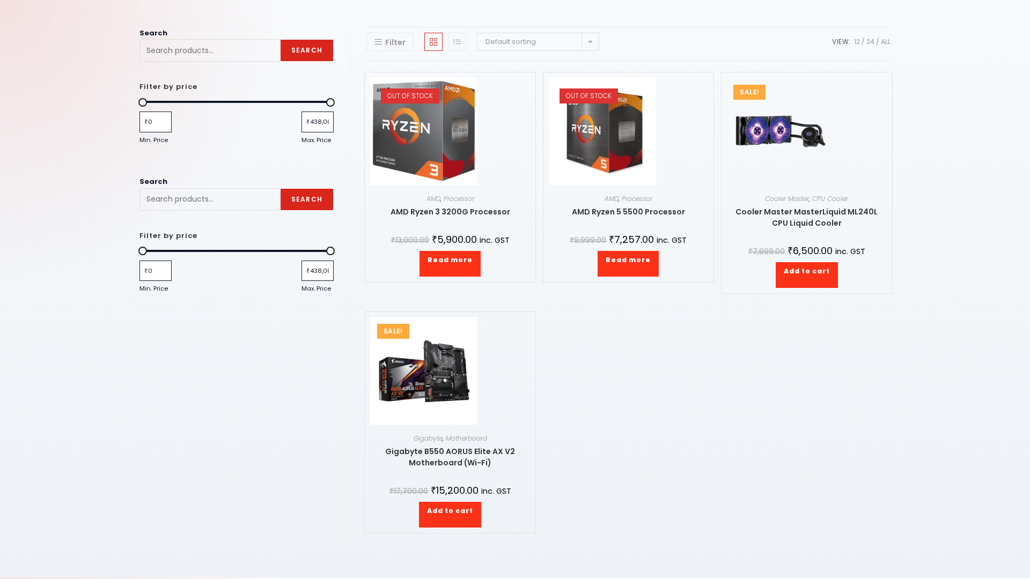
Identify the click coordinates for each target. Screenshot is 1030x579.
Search (153, 33)
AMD (433, 198)
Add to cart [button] (807, 271)
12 (857, 41)
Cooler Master (787, 198)
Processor (459, 198)
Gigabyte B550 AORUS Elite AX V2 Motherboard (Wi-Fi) (450, 457)
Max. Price (316, 140)
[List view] (457, 42)
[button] (509, 84)
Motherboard (466, 438)
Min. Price (153, 140)
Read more (450, 259)
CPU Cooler (830, 198)
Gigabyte (428, 438)
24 (870, 41)
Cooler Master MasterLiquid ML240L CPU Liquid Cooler (806, 217)
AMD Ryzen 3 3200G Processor (450, 211)
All (886, 41)
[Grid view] (433, 42)
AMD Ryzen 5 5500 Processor (628, 211)
